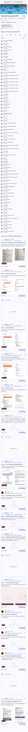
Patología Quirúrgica (7, 167)
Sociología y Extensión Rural (8, 215)
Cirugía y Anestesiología (7, 59)
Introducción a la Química (8, 135)
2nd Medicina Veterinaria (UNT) (18, 271)
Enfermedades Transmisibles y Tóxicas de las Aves (11, 75)
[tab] (2, 34)
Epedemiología (6, 94)
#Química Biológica (9, 699)
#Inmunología (7, 493)
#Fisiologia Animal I (9, 271)
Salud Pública (5, 205)
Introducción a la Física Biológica (9, 126)
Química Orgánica (6, 202)
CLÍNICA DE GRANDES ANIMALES (9, 62)
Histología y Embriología (7, 113)
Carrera (5, 18)
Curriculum (4, 20)
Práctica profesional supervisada (9, 170)
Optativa (4, 158)
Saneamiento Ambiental (7, 208)
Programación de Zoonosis (8, 196)
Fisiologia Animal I (6, 104)
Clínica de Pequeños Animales (9, 66)
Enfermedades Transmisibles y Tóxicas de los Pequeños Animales (11, 82)
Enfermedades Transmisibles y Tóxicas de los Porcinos (11, 85)
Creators (4, 22)
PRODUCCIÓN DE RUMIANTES (8, 186)
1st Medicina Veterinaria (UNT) (18, 240)
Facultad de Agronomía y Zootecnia (21, 18)
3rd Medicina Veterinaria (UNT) (18, 417)
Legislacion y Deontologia (8, 142)
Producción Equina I (7, 189)
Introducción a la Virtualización (9, 139)
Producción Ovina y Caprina (8, 193)
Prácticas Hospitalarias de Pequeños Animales (10, 177)
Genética (4, 110)
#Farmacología (8, 580)
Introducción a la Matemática (9, 129)
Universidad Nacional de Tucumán (12, 18)
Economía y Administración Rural (9, 72)
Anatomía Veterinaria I (7, 46)
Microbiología (5, 151)
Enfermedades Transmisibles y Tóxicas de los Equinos (11, 78)
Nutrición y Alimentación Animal (9, 154)
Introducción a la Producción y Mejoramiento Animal (11, 132)
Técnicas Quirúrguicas (7, 221)
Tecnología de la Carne (7, 224)
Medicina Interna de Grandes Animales (10, 145)
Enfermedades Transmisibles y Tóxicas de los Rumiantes (11, 88)
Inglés (4, 116)
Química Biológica (6, 199)
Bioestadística (5, 53)
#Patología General (9, 417)
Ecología (4, 69)
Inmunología (5, 120)
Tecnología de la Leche (7, 228)
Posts (15, 22)
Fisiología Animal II (6, 107)
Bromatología (5, 56)
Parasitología (5, 161)
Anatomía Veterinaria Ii (7, 50)
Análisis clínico (6, 43)
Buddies (10, 22)
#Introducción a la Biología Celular (9, 240)
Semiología (5, 212)
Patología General (6, 164)
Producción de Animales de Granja (10, 183)
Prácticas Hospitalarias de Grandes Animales (10, 174)
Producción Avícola (6, 180)
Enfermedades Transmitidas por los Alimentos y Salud (11, 91)
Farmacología (5, 97)
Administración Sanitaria (8, 40)
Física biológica (6, 100)
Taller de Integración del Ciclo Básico (10, 218)
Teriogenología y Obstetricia (8, 231)
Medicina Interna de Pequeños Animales (10, 148)
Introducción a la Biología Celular (9, 123)
